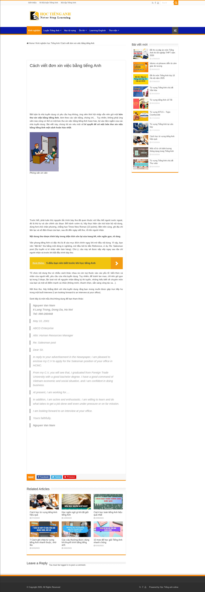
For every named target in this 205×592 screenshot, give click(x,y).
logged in (64, 565)
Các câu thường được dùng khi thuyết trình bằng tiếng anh (75, 542)
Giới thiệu (32, 3)
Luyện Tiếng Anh (51, 30)
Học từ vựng (70, 30)
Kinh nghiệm (34, 30)
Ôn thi (82, 30)
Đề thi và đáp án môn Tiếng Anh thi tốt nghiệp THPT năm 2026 (162, 53)
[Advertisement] (76, 52)
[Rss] (153, 3)
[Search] (176, 2)
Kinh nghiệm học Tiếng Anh (48, 43)
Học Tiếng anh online (169, 587)
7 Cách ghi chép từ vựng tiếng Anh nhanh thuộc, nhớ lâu (43, 542)
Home (31, 43)
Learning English (98, 30)
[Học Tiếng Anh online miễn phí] (50, 15)
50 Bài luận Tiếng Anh (48, 3)
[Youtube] (158, 3)
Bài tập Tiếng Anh (68, 3)
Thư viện (113, 30)
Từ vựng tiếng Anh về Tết (161, 100)
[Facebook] (155, 3)
